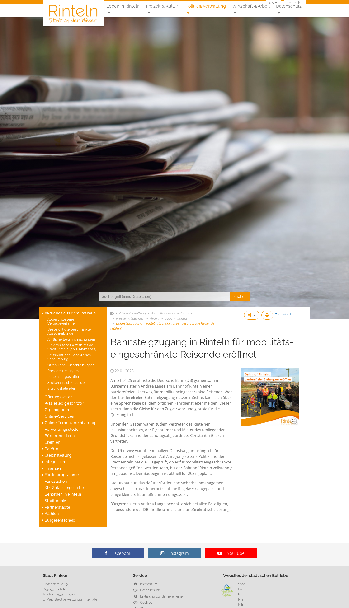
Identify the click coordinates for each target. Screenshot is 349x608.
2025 (168, 318)
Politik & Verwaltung (206, 6)
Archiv (154, 318)
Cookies (145, 602)
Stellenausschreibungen (66, 382)
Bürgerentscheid (60, 520)
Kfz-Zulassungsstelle (64, 488)
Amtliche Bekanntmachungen (71, 339)
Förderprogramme (62, 474)
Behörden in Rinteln (63, 494)
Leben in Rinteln (123, 6)
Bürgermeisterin (60, 436)
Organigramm (58, 409)
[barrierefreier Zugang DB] (270, 397)
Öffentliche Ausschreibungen (70, 365)
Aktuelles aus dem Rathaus (70, 313)
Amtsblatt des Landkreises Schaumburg (69, 357)
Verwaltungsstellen (63, 429)
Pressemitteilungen (63, 371)
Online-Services (59, 416)
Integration (55, 461)
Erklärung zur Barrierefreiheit (161, 596)
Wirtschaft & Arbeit (251, 6)
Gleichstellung (58, 455)
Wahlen (52, 513)
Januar (183, 318)
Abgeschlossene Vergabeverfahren (62, 321)
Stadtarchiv (55, 501)
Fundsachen (56, 481)
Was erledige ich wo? (64, 403)
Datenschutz (289, 6)
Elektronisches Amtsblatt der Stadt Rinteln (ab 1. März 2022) (71, 347)
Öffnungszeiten (58, 397)
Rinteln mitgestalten (63, 376)
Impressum (148, 584)
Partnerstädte (57, 507)
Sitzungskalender (61, 388)
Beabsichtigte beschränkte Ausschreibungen (69, 331)
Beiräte (51, 449)
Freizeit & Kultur (162, 6)
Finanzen (53, 468)
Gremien (52, 442)
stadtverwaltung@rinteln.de (75, 599)
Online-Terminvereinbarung (70, 423)
